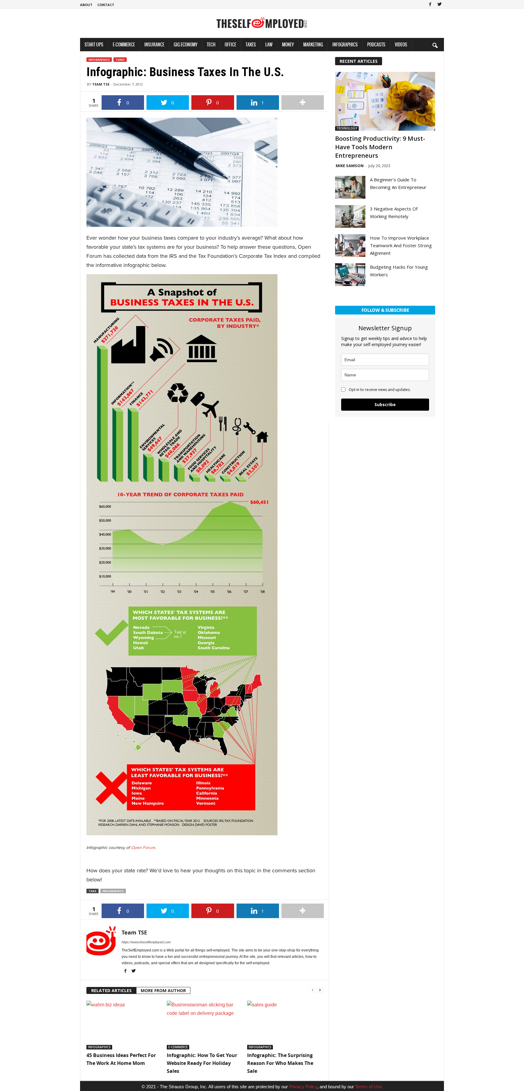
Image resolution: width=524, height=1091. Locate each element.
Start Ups (94, 44)
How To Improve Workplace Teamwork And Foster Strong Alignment (401, 245)
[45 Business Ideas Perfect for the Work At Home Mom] (123, 1025)
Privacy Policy (303, 1086)
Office (230, 44)
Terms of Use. (369, 1086)
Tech (211, 44)
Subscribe (385, 404)
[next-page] (320, 989)
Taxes (251, 44)
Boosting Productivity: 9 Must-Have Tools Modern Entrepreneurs (380, 147)
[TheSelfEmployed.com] (262, 26)
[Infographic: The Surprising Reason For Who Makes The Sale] (284, 1025)
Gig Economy (185, 44)
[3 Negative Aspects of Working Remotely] (350, 216)
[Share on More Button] (302, 102)
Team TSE (100, 84)
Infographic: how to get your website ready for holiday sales (202, 1063)
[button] (435, 45)
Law (269, 44)
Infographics (345, 44)
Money (288, 44)
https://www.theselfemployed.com (146, 942)
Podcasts (376, 44)
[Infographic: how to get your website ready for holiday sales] (204, 1025)
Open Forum (143, 847)
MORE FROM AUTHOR (163, 990)
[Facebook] (430, 4)
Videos (401, 44)
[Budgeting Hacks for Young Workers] (350, 274)
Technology (347, 128)
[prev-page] (313, 989)
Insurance (154, 44)
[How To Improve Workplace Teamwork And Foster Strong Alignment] (350, 245)
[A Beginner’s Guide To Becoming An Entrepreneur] (350, 187)
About (86, 4)
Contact (105, 4)
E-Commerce (124, 44)
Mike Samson (350, 165)
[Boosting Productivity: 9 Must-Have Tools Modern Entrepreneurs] (385, 101)
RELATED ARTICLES (111, 990)
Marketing (313, 44)
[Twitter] (439, 4)
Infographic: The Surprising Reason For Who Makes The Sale (280, 1063)
